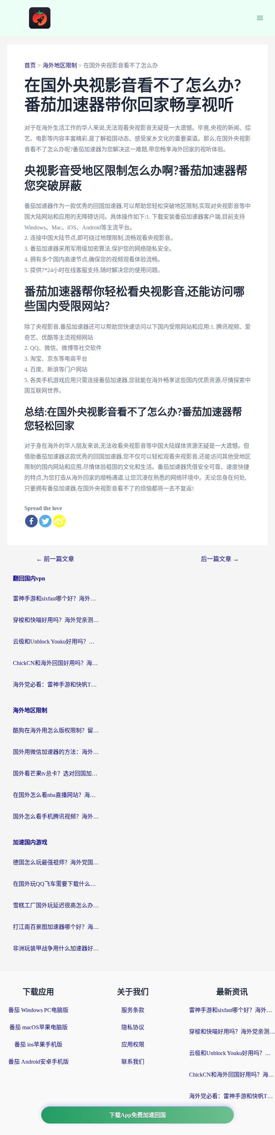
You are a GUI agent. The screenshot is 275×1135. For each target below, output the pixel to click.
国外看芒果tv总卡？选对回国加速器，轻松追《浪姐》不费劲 (56, 773)
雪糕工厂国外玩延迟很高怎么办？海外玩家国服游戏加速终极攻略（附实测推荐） (56, 905)
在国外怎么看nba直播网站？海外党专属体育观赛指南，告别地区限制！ (56, 795)
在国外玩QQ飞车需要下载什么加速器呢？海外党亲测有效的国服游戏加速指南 (56, 884)
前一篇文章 (55, 559)
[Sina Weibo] (59, 521)
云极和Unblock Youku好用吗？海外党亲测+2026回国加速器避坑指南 (56, 641)
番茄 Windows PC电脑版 (38, 1010)
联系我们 (132, 1062)
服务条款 (132, 1010)
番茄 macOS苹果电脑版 (38, 1027)
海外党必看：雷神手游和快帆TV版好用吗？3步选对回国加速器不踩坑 (56, 685)
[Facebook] (31, 521)
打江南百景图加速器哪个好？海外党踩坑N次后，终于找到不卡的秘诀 (56, 927)
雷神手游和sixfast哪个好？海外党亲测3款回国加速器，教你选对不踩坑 (56, 598)
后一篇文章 (220, 559)
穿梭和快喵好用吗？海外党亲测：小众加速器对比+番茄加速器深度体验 (56, 620)
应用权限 (132, 1044)
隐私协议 (132, 1027)
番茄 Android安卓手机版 (38, 1062)
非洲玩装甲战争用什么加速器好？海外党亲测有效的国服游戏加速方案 (56, 948)
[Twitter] (45, 521)
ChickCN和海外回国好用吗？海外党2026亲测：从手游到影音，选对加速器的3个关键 (56, 663)
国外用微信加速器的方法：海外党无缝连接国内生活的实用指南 (56, 752)
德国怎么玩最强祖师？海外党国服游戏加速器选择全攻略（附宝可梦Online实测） (56, 862)
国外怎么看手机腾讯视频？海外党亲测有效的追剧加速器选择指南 (56, 816)
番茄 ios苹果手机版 (38, 1044)
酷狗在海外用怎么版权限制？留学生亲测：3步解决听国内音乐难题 (56, 730)
